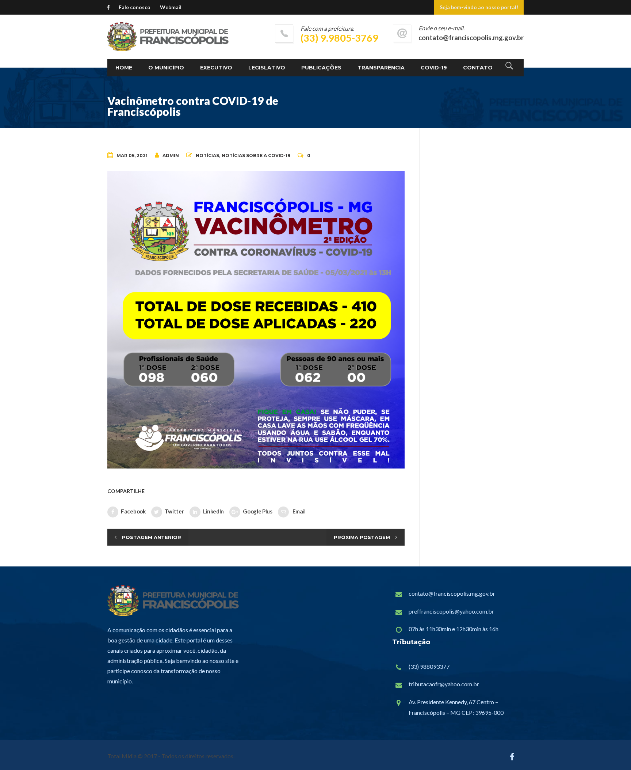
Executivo (216, 67)
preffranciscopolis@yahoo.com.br (451, 611)
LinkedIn (213, 511)
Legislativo (266, 67)
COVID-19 (434, 67)
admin (170, 155)
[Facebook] (110, 7)
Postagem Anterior (151, 537)
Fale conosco (134, 7)
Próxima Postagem (362, 537)
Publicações (321, 67)
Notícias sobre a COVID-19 (256, 155)
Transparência (381, 67)
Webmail (170, 7)
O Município (166, 67)
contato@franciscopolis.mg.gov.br (452, 593)
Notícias (207, 155)
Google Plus (257, 511)
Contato (478, 67)
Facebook (133, 511)
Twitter (174, 511)
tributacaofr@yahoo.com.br (444, 683)
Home (123, 67)
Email (298, 511)
